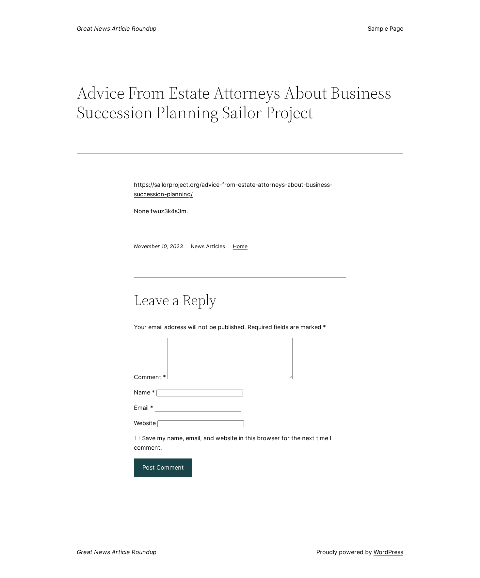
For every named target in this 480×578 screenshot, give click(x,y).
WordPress (388, 552)
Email (143, 407)
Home (240, 246)
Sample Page (385, 28)
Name (144, 392)
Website (145, 423)
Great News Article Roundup (116, 28)
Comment (150, 377)
